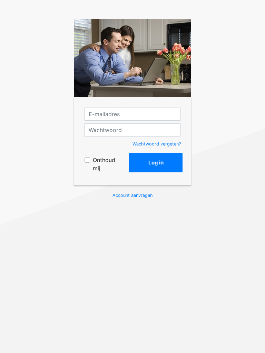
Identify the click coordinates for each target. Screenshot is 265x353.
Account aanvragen (132, 195)
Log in (156, 162)
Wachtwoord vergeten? (156, 144)
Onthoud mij (104, 164)
